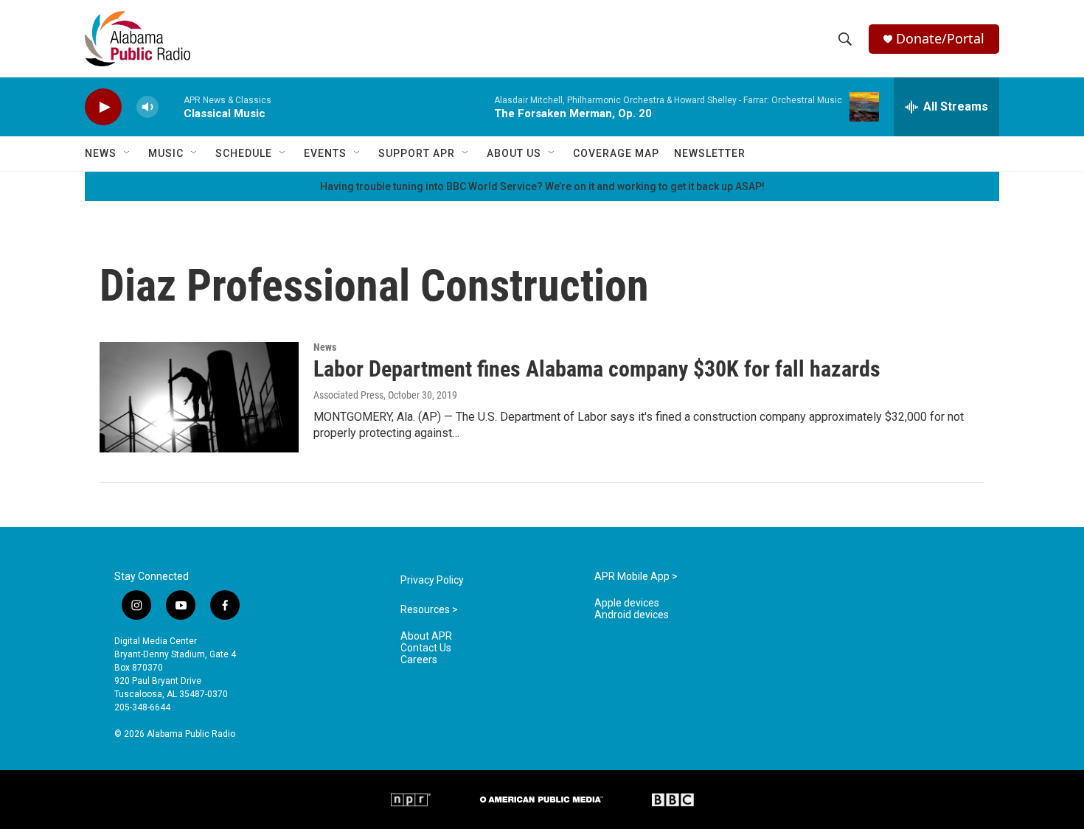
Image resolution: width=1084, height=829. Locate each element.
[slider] (171, 106)
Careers (418, 659)
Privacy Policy (432, 580)
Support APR (416, 153)
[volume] (147, 107)
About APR (426, 636)
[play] (103, 107)
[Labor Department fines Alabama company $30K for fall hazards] (199, 397)
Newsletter (710, 153)
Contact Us (425, 648)
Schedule (243, 153)
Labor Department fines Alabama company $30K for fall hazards (596, 369)
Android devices (631, 614)
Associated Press (348, 395)
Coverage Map (616, 153)
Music (166, 153)
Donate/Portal (940, 38)
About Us (514, 153)
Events (325, 153)
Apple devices (626, 603)
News (101, 153)
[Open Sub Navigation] (127, 153)
